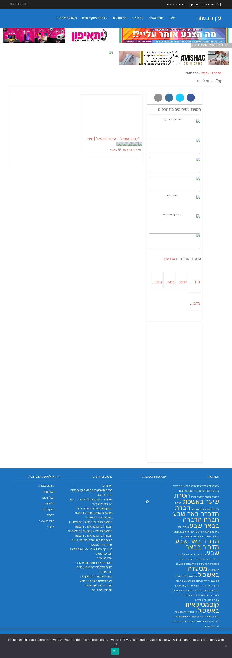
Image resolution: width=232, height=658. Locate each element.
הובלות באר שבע (102, 590)
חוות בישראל (46, 521)
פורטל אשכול (46, 486)
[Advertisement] (174, 393)
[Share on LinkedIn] (169, 98)
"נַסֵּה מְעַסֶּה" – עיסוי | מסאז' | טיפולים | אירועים (103, 138)
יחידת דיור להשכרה (101, 545)
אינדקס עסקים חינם (94, 18)
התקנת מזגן (197, 509)
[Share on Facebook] (191, 98)
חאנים (50, 527)
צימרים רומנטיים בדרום (207, 599)
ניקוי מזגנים (205, 590)
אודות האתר (156, 18)
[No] (226, 646)
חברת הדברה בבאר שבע (201, 522)
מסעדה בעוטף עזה (185, 580)
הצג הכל (169, 259)
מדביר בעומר (212, 559)
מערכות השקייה (190, 585)
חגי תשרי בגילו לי (102, 504)
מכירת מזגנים (191, 563)
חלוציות (49, 503)
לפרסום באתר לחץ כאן (205, 4)
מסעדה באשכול (203, 571)
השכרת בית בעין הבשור (98, 585)
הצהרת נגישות (176, 4)
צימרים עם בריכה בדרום (192, 595)
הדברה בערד (197, 496)
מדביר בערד (199, 559)
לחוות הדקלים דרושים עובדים (95, 567)
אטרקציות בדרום (210, 485)
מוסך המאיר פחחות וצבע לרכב (94, 563)
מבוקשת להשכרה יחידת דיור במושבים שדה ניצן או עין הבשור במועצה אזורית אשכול (94, 512)
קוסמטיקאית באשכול (202, 607)
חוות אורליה (106, 572)
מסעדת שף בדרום (209, 585)
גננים (182, 485)
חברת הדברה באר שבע (196, 511)
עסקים (205, 73)
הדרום (50, 515)
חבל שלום (48, 497)
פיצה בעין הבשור (189, 590)
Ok (115, 651)
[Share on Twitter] (180, 98)
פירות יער (107, 486)
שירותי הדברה (196, 616)
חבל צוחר (48, 492)
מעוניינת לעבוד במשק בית (96, 576)
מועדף (114, 149)
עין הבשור (208, 18)
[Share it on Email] (158, 98)
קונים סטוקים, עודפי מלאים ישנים (92, 540)
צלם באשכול (105, 558)
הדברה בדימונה (204, 490)
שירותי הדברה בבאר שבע (195, 621)
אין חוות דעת (130, 149)
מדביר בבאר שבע (202, 550)
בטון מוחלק (195, 485)
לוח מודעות (120, 18)
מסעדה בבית (190, 576)
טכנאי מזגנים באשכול (192, 536)
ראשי (172, 18)
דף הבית (216, 73)
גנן (186, 485)
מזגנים (188, 559)
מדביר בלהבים (184, 554)
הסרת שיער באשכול (196, 498)
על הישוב (137, 18)
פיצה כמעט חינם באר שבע (96, 581)
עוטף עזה (48, 509)
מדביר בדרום (199, 554)
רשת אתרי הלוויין (67, 18)
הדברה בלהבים (187, 490)
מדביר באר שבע (197, 541)
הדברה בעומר (212, 496)
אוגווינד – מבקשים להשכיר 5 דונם (91, 499)
